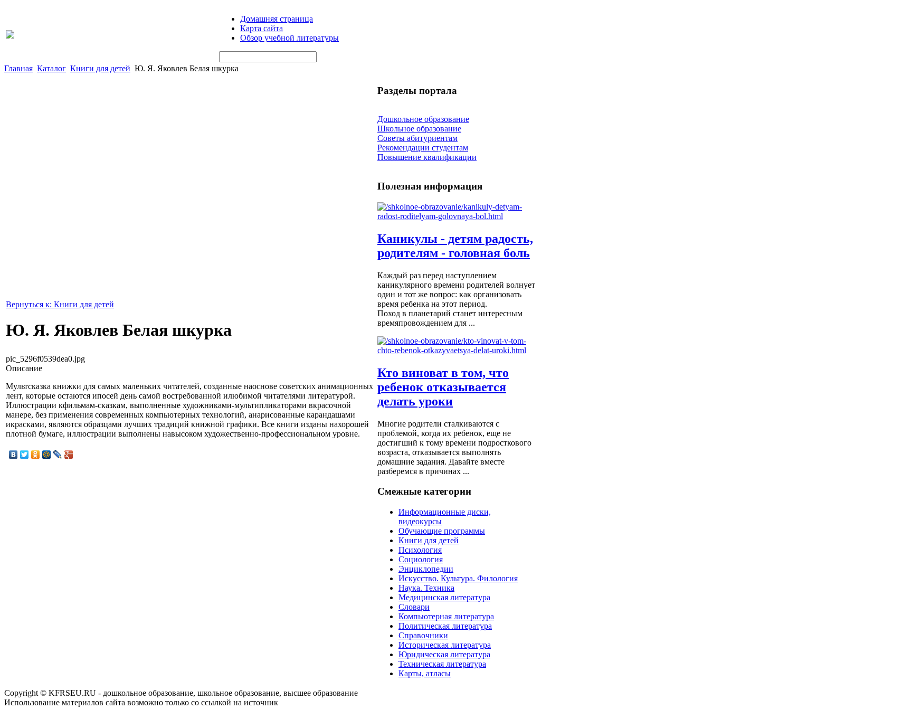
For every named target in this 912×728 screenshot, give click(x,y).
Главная (18, 68)
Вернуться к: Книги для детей (60, 304)
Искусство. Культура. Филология (458, 578)
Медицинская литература (444, 597)
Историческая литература (444, 644)
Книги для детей (100, 68)
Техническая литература (442, 663)
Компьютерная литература (446, 616)
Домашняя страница (276, 18)
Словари (414, 606)
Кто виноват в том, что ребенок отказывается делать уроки (443, 387)
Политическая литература (445, 625)
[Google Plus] (68, 454)
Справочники (423, 635)
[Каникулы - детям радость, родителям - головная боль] (456, 216)
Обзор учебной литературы (289, 37)
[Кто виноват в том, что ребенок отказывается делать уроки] (456, 350)
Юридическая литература (444, 654)
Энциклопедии (425, 568)
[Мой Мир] (46, 454)
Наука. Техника (426, 587)
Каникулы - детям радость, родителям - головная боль (455, 246)
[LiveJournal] (57, 454)
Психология (420, 549)
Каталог (51, 68)
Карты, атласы (424, 673)
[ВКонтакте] (13, 454)
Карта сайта (261, 28)
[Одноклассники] (35, 454)
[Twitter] (24, 454)
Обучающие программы (441, 530)
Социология (420, 559)
